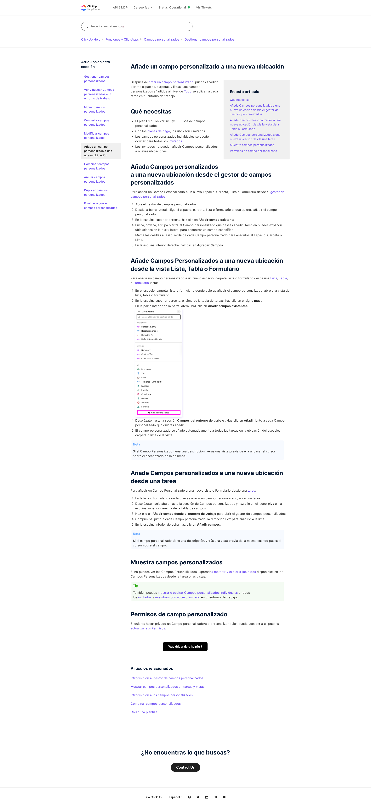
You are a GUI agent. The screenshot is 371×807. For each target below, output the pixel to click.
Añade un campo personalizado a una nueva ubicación (98, 151)
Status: (172, 7)
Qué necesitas (239, 100)
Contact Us (185, 767)
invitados (144, 597)
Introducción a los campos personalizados (162, 695)
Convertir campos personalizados (96, 123)
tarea (251, 490)
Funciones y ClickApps (122, 39)
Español (175, 797)
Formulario (141, 283)
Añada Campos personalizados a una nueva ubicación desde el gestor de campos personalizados (255, 110)
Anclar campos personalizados (94, 179)
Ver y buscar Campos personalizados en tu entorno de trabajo (99, 94)
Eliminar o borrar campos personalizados (100, 206)
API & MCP (120, 7)
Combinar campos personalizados (156, 703)
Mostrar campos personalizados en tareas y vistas (167, 686)
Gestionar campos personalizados (209, 39)
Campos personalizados (161, 39)
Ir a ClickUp (154, 797)
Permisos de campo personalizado (253, 151)
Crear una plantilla (144, 712)
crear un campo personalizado (171, 82)
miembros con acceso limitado (177, 597)
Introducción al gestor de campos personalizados (167, 678)
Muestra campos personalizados (252, 145)
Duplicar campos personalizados (96, 192)
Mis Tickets (204, 7)
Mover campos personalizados (94, 109)
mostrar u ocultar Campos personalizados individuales (198, 592)
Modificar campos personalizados (96, 136)
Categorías (142, 7)
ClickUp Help (90, 39)
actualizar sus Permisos (148, 628)
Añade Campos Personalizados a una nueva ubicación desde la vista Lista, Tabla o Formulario (255, 124)
